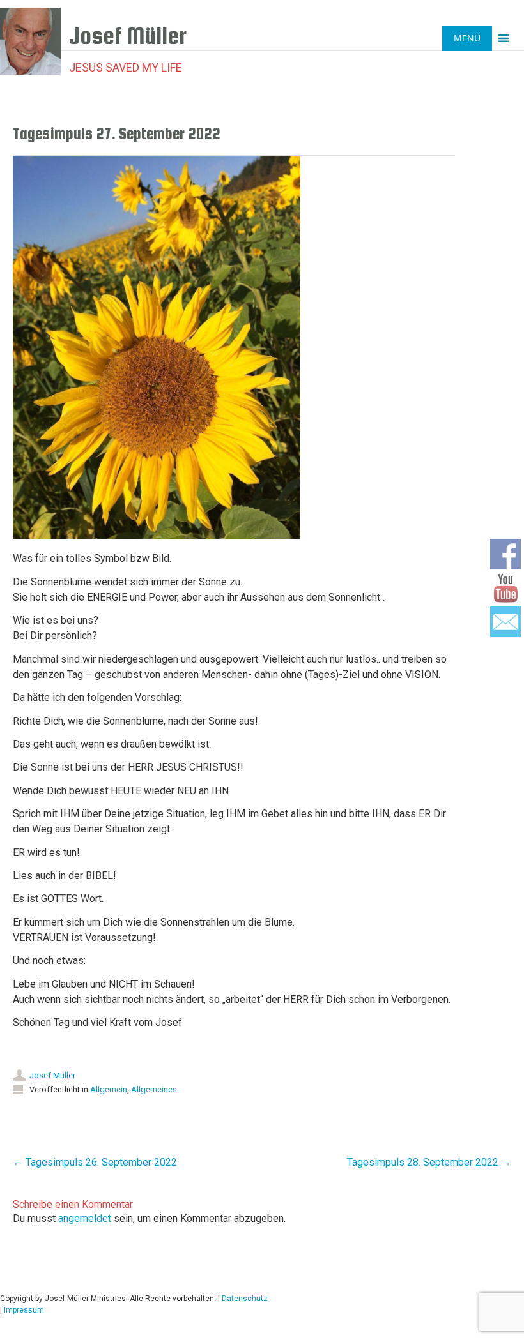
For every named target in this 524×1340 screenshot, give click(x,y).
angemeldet (84, 1218)
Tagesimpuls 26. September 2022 (95, 1162)
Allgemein (108, 1089)
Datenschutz (245, 1298)
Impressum (24, 1310)
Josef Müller (52, 1075)
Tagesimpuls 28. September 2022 (429, 1162)
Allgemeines (154, 1089)
